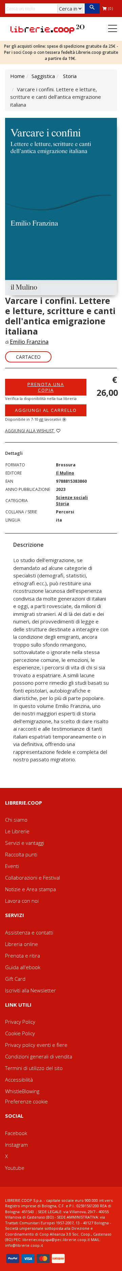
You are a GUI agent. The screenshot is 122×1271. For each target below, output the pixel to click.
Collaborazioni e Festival (32, 877)
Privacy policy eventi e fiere (36, 1044)
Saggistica (43, 76)
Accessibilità (19, 1079)
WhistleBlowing (22, 1091)
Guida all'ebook (22, 967)
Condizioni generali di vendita (38, 1056)
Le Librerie (17, 831)
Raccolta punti (21, 854)
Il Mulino (65, 473)
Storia (70, 76)
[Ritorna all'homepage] (47, 28)
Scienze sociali (72, 497)
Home (17, 76)
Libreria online (21, 944)
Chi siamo (16, 819)
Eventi (12, 866)
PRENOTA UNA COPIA (45, 387)
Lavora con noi (22, 900)
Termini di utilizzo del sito (34, 1068)
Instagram (16, 1144)
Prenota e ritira (22, 955)
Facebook (16, 1133)
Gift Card (15, 978)
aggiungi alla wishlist (30, 431)
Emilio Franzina (29, 341)
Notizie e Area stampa (30, 889)
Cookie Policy (20, 1033)
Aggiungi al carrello (46, 410)
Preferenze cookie (26, 1101)
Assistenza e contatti (29, 932)
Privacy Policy (20, 1021)
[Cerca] (92, 8)
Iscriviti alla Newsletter (30, 990)
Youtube (14, 1167)
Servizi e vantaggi (24, 842)
